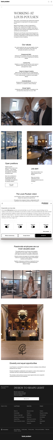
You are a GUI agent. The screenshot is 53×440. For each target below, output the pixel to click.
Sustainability (16, 413)
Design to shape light (18, 415)
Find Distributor (43, 415)
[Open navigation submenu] (51, 2)
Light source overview (31, 419)
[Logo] (5, 2)
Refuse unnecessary (9, 235)
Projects (28, 413)
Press (41, 419)
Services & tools (30, 410)
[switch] (20, 227)
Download (29, 423)
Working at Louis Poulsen (19, 417)
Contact (41, 410)
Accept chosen (26, 235)
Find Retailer (42, 417)
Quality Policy (17, 419)
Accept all (43, 235)
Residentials (42, 421)
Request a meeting (44, 413)
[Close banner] (51, 203)
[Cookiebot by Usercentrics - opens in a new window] (42, 203)
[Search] (48, 1)
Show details (46, 231)
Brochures (29, 417)
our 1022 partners (9, 210)
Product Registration (31, 421)
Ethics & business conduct (19, 421)
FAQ (41, 423)
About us (16, 410)
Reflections (29, 415)
